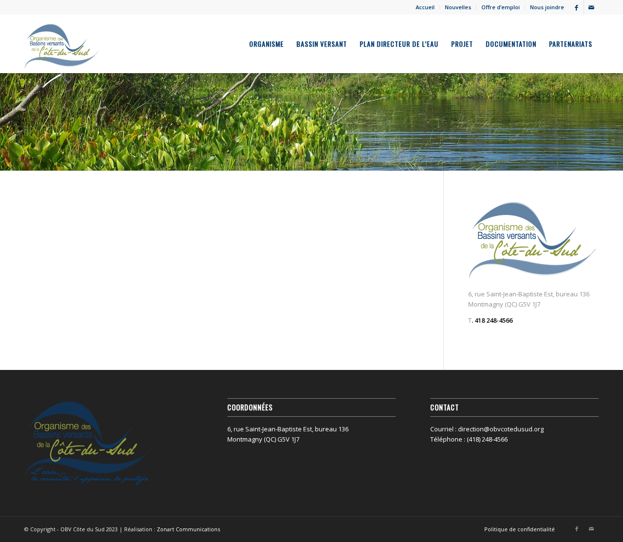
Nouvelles (458, 7)
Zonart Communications (188, 529)
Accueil (425, 7)
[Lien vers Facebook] (576, 7)
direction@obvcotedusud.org (501, 429)
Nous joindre (547, 7)
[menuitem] (425, 7)
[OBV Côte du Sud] (61, 44)
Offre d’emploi (500, 7)
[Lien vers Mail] (591, 7)
